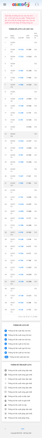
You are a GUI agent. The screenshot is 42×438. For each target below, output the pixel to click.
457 (20, 296)
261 (20, 155)
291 (20, 71)
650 (21, 218)
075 (20, 56)
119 (20, 183)
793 (20, 106)
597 (20, 162)
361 (20, 310)
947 (20, 246)
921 (20, 120)
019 (20, 78)
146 (20, 85)
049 (20, 141)
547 (20, 225)
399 (20, 211)
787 (20, 253)
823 (20, 113)
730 (20, 267)
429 (20, 232)
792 (20, 176)
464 (20, 281)
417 (20, 197)
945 (20, 49)
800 (20, 99)
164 (20, 148)
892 (20, 239)
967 (20, 303)
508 (20, 204)
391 (20, 274)
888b (22, 429)
